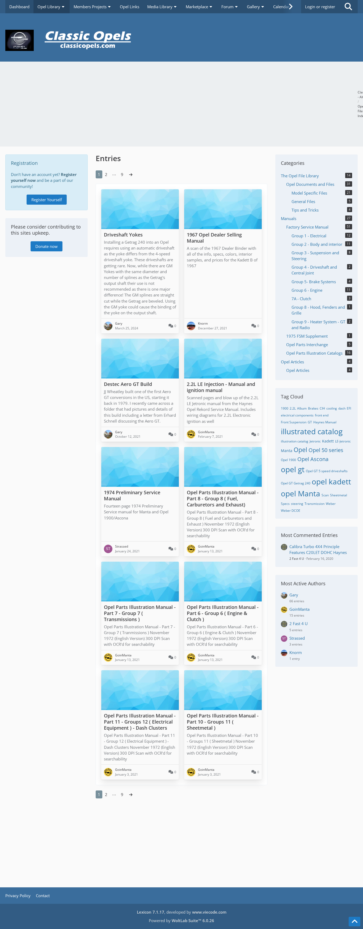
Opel (300, 449)
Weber (331, 503)
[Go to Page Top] (354, 921)
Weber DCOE (290, 510)
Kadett (328, 441)
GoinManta (299, 609)
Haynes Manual (324, 422)
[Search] (348, 6)
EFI (349, 408)
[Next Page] (131, 174)
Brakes (313, 408)
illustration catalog (294, 441)
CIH (322, 408)
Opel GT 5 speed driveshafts (327, 471)
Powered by (181, 920)
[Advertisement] (181, 104)
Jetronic (315, 441)
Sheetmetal (338, 495)
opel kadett (331, 481)
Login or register (320, 6)
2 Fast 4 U (296, 558)
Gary (293, 594)
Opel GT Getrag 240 (295, 483)
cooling (331, 408)
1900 (284, 408)
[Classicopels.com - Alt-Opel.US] (181, 40)
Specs (285, 503)
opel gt (293, 469)
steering (297, 503)
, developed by (181, 912)
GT (310, 422)
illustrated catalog (312, 431)
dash (341, 408)
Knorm (295, 652)
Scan (325, 495)
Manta (286, 450)
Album (302, 408)
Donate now (46, 246)
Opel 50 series (326, 450)
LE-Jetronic (343, 441)
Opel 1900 (288, 460)
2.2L (293, 408)
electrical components (297, 415)
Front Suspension (293, 422)
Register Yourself (46, 199)
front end (321, 415)
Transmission (314, 503)
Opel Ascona (312, 459)
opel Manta (300, 493)
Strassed (297, 638)
